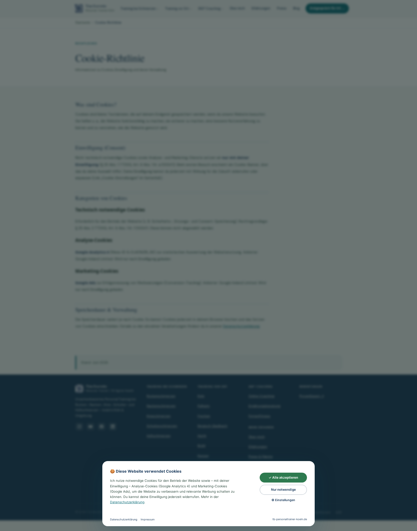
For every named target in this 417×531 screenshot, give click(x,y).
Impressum (148, 519)
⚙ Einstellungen (283, 500)
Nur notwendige (283, 489)
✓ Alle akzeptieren (283, 477)
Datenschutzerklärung (127, 502)
